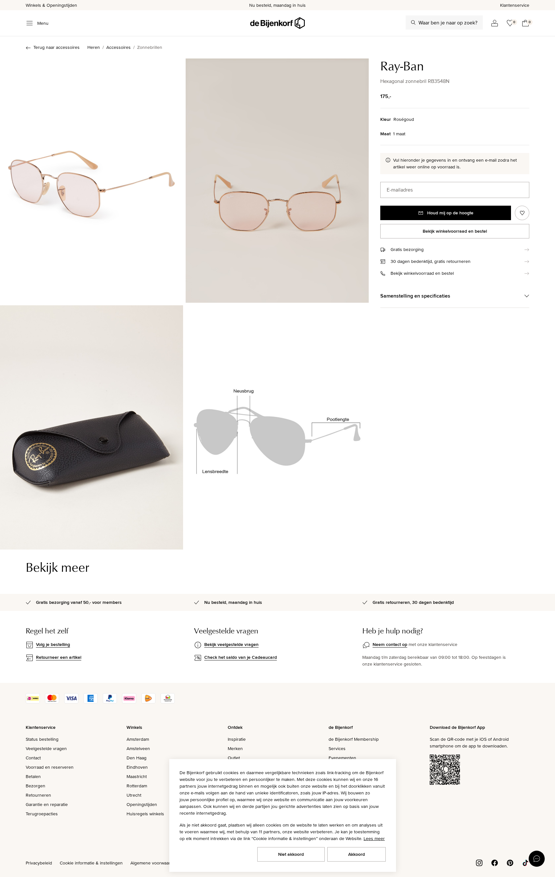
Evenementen (342, 757)
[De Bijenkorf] (277, 23)
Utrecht (134, 795)
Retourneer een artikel (58, 657)
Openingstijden (142, 804)
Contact (33, 757)
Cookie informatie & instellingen (91, 862)
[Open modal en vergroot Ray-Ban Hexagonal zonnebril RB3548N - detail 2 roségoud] (277, 427)
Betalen (33, 776)
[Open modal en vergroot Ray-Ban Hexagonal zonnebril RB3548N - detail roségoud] (91, 427)
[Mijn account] (494, 23)
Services (337, 748)
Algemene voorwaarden (154, 862)
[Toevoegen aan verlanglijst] (522, 213)
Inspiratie (237, 739)
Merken (235, 748)
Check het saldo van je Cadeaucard (240, 657)
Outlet (234, 757)
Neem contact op (390, 644)
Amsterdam (138, 739)
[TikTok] (525, 862)
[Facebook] (494, 862)
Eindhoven (137, 767)
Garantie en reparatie (47, 804)
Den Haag (136, 757)
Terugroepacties (42, 813)
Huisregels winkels (145, 813)
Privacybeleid (39, 862)
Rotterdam (137, 785)
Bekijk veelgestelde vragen (231, 644)
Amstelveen (138, 748)
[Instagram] (479, 862)
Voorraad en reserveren (50, 767)
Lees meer (374, 838)
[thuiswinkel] (168, 701)
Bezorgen (35, 785)
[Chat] (537, 859)
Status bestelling (42, 739)
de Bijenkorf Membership (354, 739)
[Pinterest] (510, 862)
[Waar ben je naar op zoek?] (413, 22)
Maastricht (137, 776)
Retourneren (38, 795)
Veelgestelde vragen (46, 748)
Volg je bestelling (53, 644)
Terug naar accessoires (56, 47)
